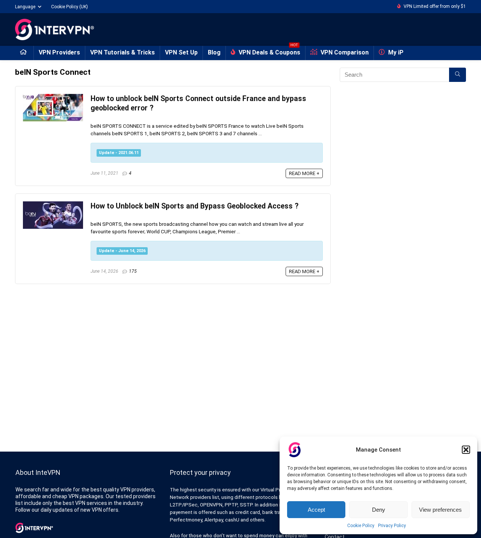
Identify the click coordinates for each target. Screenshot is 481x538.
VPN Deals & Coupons (268, 51)
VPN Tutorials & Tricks (122, 52)
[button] (466, 449)
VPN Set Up (181, 52)
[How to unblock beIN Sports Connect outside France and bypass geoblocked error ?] (53, 97)
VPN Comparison (344, 52)
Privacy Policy (392, 525)
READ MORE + (304, 173)
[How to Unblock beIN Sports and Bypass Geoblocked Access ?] (53, 204)
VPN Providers (59, 52)
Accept (316, 509)
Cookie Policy (360, 525)
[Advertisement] (403, 162)
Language (25, 6)
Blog (214, 52)
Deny (378, 509)
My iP (395, 52)
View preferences (440, 509)
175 (133, 271)
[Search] (457, 75)
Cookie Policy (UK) (69, 6)
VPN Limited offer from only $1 (435, 6)
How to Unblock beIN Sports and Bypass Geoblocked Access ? (194, 206)
